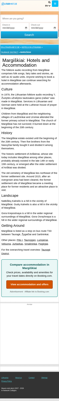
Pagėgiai (43, 244)
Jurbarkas (17, 244)
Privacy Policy (6, 381)
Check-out (35, 25)
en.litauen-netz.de (10, 47)
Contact (31, 378)
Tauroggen (30, 240)
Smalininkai (30, 244)
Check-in (6, 25)
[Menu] (55, 3)
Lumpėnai (42, 240)
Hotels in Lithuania (31, 47)
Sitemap (44, 378)
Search (29, 35)
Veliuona (6, 244)
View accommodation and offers (29, 284)
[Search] (49, 2)
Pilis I (20, 240)
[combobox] (29, 18)
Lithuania (4, 378)
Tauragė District (9, 52)
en (46, 6)
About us (18, 378)
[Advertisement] (29, 334)
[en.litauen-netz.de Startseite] (10, 4)
